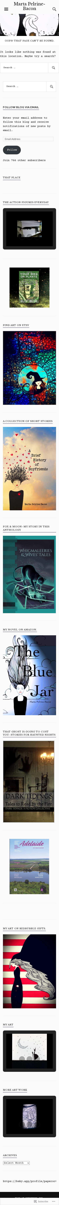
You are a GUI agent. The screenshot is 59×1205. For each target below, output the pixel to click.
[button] (22, 237)
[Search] (51, 9)
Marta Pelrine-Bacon (29, 6)
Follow (12, 150)
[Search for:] (29, 68)
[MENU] (6, 9)
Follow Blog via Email (21, 107)
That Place (11, 177)
